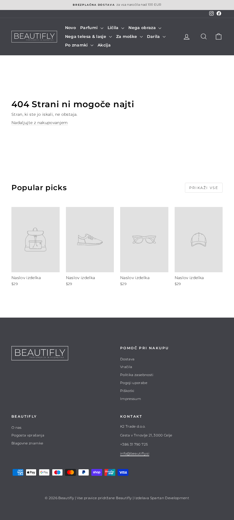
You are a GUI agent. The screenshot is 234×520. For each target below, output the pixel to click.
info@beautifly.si (134, 453)
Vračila (126, 367)
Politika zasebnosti (137, 375)
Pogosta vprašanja (27, 435)
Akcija (104, 45)
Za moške (127, 36)
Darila (154, 36)
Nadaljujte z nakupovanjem (39, 122)
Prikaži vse (203, 188)
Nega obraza (142, 27)
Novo (70, 27)
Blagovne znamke (27, 443)
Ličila (114, 27)
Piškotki (127, 391)
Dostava (127, 359)
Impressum (130, 399)
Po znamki (77, 45)
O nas (16, 427)
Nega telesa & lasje (86, 36)
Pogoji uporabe (133, 383)
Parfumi (89, 27)
